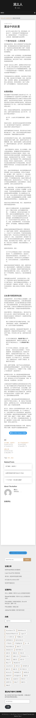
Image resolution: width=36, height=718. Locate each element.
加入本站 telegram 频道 (19, 433)
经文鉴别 (17, 675)
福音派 (9, 675)
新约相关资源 (20, 610)
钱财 (23, 682)
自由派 (16, 679)
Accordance (10, 630)
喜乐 (9, 457)
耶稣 (8, 679)
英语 (23, 679)
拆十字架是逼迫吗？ (23, 442)
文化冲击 (9, 666)
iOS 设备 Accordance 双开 (12, 579)
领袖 (8, 685)
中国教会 (20, 637)
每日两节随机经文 (10, 583)
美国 (26, 675)
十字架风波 (18, 643)
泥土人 (18, 4)
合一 (27, 643)
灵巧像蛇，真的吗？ (9, 442)
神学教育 (17, 672)
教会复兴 (17, 662)
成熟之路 (6, 449)
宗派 (22, 653)
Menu (2, 12)
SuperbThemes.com (28, 714)
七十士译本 (10, 637)
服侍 (8, 669)
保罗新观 (9, 640)
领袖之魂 (15, 606)
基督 (8, 653)
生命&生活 (8, 18)
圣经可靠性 (19, 650)
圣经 (19, 646)
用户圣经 (23, 669)
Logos (23, 633)
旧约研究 (25, 666)
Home (2, 18)
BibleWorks (22, 630)
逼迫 (12, 457)
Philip (6, 601)
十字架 (9, 643)
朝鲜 (15, 669)
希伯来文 (25, 656)
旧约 (17, 666)
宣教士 (16, 656)
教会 (8, 662)
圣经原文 (9, 650)
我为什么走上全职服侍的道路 (22, 593)
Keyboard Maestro (12, 633)
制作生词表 (19, 640)
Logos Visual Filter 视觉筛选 (12, 573)
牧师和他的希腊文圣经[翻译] (12, 569)
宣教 (8, 656)
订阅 (8, 707)
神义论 (9, 672)
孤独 (15, 653)
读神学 (9, 682)
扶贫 (22, 659)
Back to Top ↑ (18, 716)
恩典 (15, 659)
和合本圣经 (10, 646)
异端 (8, 659)
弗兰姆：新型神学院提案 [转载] (13, 576)
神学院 (26, 672)
